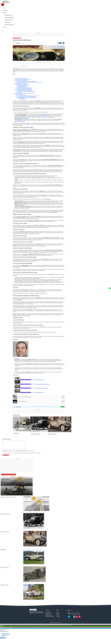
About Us (57, 612)
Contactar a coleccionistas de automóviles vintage (23, 89)
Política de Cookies (5, 634)
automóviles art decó (40, 392)
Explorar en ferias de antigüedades (21, 80)
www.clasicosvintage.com (43, 115)
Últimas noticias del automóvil (9, 24)
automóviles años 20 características (43, 384)
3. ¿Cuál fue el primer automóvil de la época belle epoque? (26, 96)
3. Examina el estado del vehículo (23, 86)
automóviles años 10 (40, 379)
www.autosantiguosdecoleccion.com (22, 118)
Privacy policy (58, 616)
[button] (2, 30)
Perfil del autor (22, 98)
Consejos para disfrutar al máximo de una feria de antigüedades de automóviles (30, 82)
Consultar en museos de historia (20, 83)
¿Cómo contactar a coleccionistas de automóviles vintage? (26, 91)
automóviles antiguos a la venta (42, 388)
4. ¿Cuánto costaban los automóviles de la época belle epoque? (27, 97)
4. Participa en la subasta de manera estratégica (25, 87)
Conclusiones (20, 92)
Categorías (4, 12)
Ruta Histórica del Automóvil (9, 17)
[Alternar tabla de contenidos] (13, 76)
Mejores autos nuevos (48, 612)
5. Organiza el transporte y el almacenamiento (24, 88)
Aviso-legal (4, 635)
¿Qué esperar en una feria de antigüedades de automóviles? (27, 81)
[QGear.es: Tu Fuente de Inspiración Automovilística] (6, 1)
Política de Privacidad (6, 633)
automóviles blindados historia (5, 567)
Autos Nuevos (5, 10)
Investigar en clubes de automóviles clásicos (23, 79)
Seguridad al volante (8, 22)
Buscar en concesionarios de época (21, 78)
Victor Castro (18, 42)
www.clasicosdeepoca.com (20, 121)
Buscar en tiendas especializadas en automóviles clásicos (25, 93)
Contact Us (57, 613)
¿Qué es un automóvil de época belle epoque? (24, 90)
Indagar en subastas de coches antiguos (22, 84)
